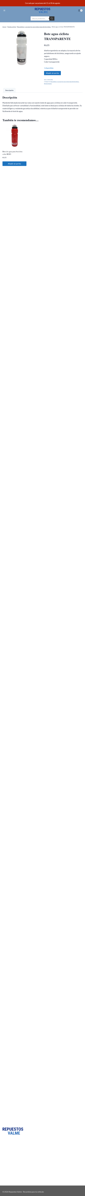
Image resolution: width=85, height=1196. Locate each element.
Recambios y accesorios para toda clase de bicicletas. (64, 81)
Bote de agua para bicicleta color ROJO (20, 255)
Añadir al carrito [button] (14, 164)
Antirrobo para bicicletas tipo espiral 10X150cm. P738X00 (27, 1006)
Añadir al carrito (52, 73)
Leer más (9, 638)
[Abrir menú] (4, 10)
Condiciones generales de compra (15, 1177)
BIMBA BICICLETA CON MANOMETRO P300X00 (25, 1099)
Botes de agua (48, 83)
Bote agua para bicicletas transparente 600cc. (22, 443)
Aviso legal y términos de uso (13, 1166)
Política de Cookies (9, 1173)
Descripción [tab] (9, 90)
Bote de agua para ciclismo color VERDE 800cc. (23, 631)
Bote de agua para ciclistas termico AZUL (21, 818)
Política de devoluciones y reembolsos (16, 1181)
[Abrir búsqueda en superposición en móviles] (42, 18)
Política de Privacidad (10, 1170)
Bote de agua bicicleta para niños (18, 537)
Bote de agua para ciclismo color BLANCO (21, 349)
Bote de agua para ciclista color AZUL (20, 724)
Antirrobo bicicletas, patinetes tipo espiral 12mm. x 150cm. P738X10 (31, 912)
